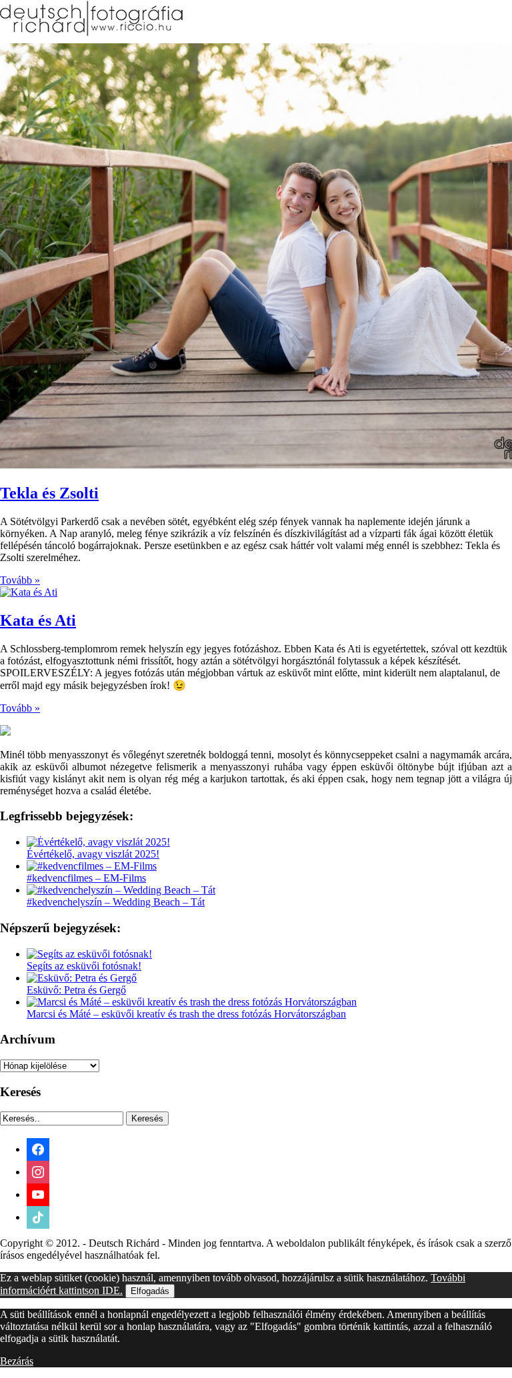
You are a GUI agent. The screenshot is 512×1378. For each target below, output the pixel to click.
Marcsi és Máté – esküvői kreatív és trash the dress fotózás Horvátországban (186, 1014)
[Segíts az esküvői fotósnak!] (89, 954)
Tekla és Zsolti (49, 493)
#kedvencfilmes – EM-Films (86, 878)
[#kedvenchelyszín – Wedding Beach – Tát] (121, 890)
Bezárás (16, 1361)
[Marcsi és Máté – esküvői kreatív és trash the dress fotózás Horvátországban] (192, 1002)
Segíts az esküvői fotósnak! (84, 966)
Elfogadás (150, 1291)
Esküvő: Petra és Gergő (76, 990)
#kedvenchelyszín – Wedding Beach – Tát (116, 902)
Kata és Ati (38, 620)
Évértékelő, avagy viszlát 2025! (93, 854)
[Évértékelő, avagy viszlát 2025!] (98, 842)
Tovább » (20, 580)
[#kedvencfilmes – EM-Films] (92, 866)
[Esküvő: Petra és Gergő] (82, 978)
